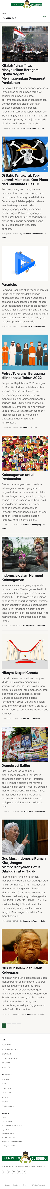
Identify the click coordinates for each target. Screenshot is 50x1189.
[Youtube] (14, 1172)
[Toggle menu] (4, 4)
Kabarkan (6, 1054)
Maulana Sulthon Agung (32, 525)
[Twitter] (19, 1172)
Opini (42, 128)
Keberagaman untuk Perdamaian (18, 477)
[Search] (8, 4)
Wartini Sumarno (8, 1138)
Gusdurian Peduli (10, 1049)
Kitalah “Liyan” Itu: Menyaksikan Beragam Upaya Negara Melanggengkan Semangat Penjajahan (23, 74)
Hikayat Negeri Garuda (20, 673)
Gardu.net (7, 1063)
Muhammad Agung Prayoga (12, 1126)
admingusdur (7, 1122)
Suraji (4, 1118)
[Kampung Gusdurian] (26, 4)
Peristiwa (6, 1088)
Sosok (5, 1097)
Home (45, 17)
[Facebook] (4, 1172)
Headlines (41, 625)
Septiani (25, 718)
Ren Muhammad (29, 1014)
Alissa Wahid (27, 326)
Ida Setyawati (28, 625)
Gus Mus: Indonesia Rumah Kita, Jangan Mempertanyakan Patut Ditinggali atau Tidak (24, 864)
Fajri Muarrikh (7, 1130)
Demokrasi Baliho (16, 765)
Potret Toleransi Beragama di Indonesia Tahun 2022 (23, 375)
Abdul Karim (28, 811)
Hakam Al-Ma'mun (30, 921)
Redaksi (26, 427)
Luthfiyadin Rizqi (8, 1146)
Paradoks (9, 284)
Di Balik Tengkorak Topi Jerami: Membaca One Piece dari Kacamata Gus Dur (25, 179)
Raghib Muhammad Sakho (12, 1142)
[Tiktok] (24, 1172)
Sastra (5, 1102)
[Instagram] (9, 1172)
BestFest (6, 1067)
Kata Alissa (40, 326)
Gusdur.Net (7, 1045)
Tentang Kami (8, 1106)
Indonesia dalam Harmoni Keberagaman (22, 577)
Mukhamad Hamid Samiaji (33, 234)
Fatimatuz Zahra (29, 128)
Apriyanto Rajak (8, 1134)
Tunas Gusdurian (10, 1058)
